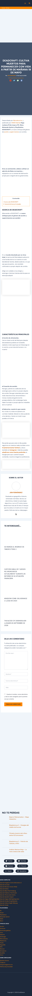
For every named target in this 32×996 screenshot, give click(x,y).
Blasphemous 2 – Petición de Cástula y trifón (18, 842)
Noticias (7, 8)
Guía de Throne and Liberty (8, 895)
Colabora (2, 962)
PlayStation (3, 915)
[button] (29, 3)
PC (1, 911)
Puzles (1, 943)
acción (6, 132)
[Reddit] (10, 80)
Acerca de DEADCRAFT (10, 202)
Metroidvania (4, 939)
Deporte (2, 934)
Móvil (1, 921)
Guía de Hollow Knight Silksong (8, 903)
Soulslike (2, 953)
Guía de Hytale (4, 905)
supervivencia (14, 132)
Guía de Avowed (4, 885)
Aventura (2, 928)
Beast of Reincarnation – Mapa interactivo (19, 818)
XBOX (1, 919)
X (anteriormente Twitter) (11, 448)
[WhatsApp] (18, 80)
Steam (2, 913)
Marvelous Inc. (17, 120)
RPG (1, 947)
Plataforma (3, 941)
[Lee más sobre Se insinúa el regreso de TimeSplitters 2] (16, 538)
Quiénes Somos (4, 960)
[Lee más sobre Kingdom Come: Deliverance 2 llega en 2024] (16, 589)
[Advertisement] (16, 26)
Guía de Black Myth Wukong (8, 891)
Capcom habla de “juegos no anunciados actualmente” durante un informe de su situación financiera (15, 573)
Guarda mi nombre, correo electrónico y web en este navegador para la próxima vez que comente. (16, 697)
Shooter (2, 949)
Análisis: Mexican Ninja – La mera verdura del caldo (18, 851)
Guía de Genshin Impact (7, 897)
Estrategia (3, 937)
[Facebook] (21, 80)
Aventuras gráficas (5, 930)
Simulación (3, 951)
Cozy (1, 932)
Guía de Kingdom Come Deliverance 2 (11, 883)
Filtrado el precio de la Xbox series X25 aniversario (18, 834)
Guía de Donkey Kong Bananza (8, 901)
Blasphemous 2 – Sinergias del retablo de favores (19, 826)
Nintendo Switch (4, 917)
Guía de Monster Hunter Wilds (8, 887)
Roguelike (2, 945)
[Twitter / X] (16, 514)
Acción (2, 926)
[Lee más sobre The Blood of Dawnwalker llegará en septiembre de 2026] (16, 612)
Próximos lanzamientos (18, 78)
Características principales (12, 204)
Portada (3, 8)
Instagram (13, 450)
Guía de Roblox (4, 889)
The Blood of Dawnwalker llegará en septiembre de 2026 (15, 623)
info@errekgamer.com (6, 964)
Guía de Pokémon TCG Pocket (8, 893)
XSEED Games (15, 123)
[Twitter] (14, 80)
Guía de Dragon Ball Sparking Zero (9, 899)
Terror (1, 955)
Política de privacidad (6, 966)
